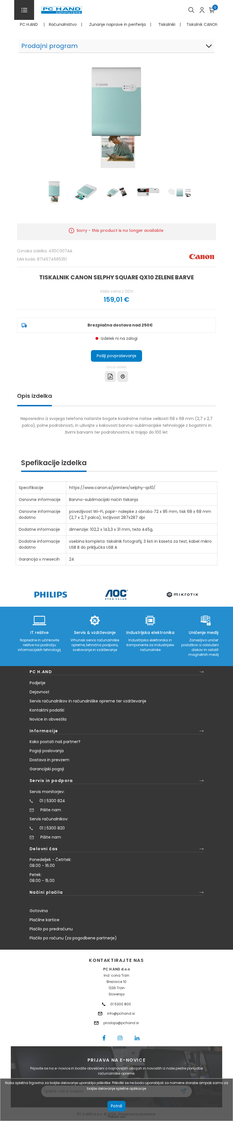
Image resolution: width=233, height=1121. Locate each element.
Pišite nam (50, 810)
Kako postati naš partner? (55, 741)
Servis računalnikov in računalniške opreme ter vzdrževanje (88, 701)
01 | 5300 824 (52, 801)
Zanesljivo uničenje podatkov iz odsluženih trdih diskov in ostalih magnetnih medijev (205, 647)
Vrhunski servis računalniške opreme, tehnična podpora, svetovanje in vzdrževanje (94, 645)
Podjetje (37, 683)
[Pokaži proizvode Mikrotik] (182, 594)
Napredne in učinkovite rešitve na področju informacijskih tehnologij (39, 645)
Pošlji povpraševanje (116, 356)
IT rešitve (39, 632)
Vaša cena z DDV (116, 291)
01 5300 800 (120, 1004)
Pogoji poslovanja (47, 751)
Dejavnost (39, 692)
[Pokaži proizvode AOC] (116, 595)
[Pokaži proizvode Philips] (50, 595)
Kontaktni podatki (47, 710)
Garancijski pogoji (47, 769)
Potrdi (116, 1106)
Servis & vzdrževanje (95, 632)
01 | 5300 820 (52, 828)
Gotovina (39, 911)
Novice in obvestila (48, 719)
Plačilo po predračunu (51, 929)
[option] (51, 595)
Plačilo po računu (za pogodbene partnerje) (73, 938)
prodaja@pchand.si (121, 1022)
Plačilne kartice (44, 920)
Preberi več (117, 1116)
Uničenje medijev (206, 632)
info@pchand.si (121, 1013)
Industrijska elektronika (150, 632)
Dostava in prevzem (49, 760)
